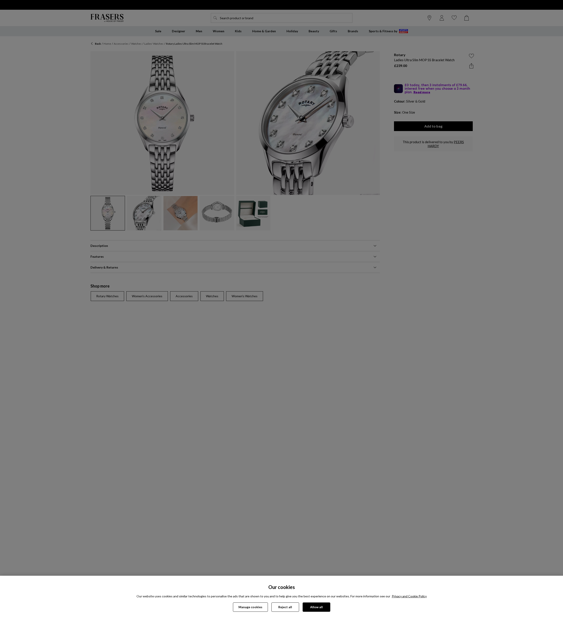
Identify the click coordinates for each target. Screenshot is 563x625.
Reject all (285, 607)
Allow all (316, 607)
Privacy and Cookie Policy (409, 596)
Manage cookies (250, 607)
